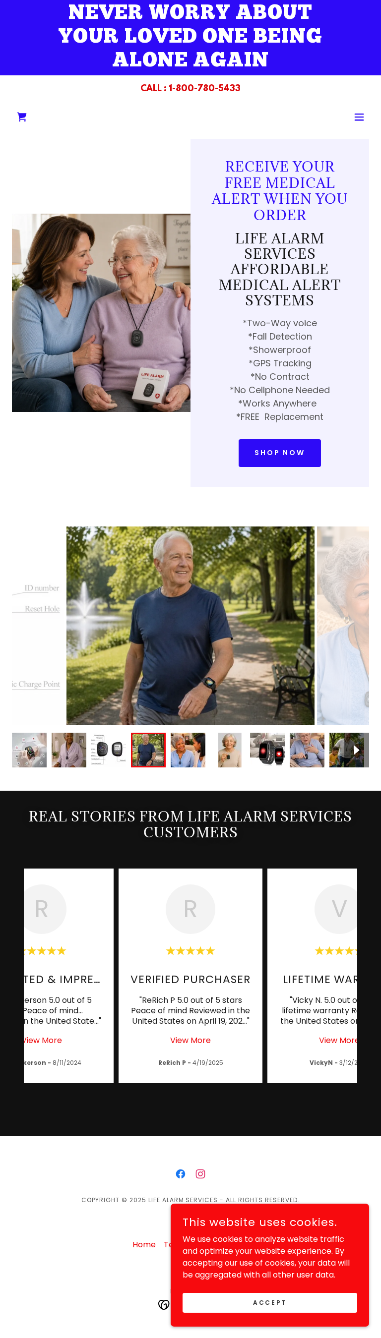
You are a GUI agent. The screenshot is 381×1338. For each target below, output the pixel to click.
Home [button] (144, 1244)
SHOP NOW (280, 453)
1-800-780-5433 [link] (205, 89)
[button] (22, 117)
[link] (180, 1174)
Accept (269, 1302)
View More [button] (41, 1040)
